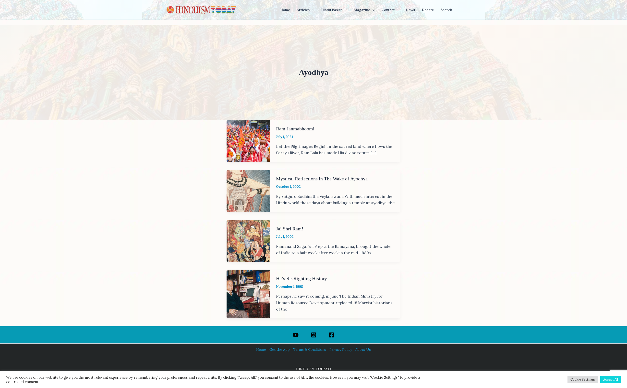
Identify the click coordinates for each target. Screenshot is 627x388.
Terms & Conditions (309, 349)
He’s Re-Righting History (301, 278)
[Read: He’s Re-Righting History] (248, 293)
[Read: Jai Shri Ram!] (248, 240)
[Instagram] (313, 335)
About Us (363, 349)
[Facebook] (331, 335)
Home (261, 349)
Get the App (279, 349)
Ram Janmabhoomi (295, 128)
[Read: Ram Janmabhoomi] (248, 140)
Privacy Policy (340, 349)
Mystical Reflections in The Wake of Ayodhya (322, 178)
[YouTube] (296, 335)
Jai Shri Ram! (289, 228)
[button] (312, 10)
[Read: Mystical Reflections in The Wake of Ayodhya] (248, 190)
